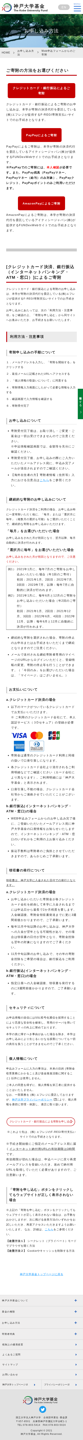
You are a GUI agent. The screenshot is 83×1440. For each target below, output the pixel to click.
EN (64, 7)
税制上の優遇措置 (12, 1344)
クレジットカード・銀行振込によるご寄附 (41, 90)
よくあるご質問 (11, 1354)
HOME (6, 52)
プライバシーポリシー (55, 1384)
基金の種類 (8, 1311)
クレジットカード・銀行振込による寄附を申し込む (40, 1121)
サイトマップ (10, 1364)
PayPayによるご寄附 (41, 135)
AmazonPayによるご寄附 (42, 203)
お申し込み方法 (11, 1323)
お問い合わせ (10, 1374)
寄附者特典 (8, 1334)
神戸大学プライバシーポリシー (32, 1099)
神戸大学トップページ (13, 1384)
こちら (44, 480)
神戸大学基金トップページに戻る (41, 1274)
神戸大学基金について (15, 1300)
